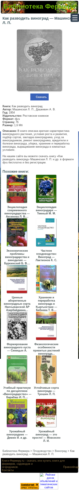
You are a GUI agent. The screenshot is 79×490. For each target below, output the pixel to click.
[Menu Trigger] (75, 17)
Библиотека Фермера (39, 6)
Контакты (8, 470)
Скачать (41, 97)
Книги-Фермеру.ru (13, 460)
